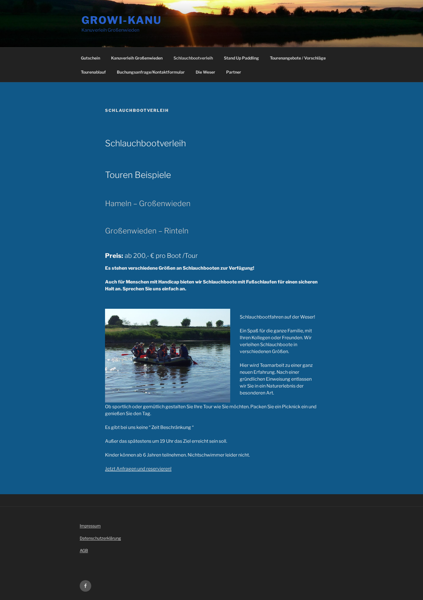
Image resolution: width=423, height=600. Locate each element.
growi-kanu (121, 20)
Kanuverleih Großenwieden (137, 57)
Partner (233, 72)
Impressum (90, 525)
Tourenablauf (93, 72)
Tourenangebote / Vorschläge (298, 57)
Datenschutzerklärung (100, 538)
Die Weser (205, 72)
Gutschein (90, 57)
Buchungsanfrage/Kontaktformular (151, 72)
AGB (84, 550)
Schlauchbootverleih (193, 57)
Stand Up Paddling (241, 57)
